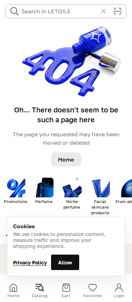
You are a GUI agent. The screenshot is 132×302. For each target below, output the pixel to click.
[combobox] (60, 11)
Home (66, 159)
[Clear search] (107, 11)
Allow (65, 262)
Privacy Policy (30, 262)
